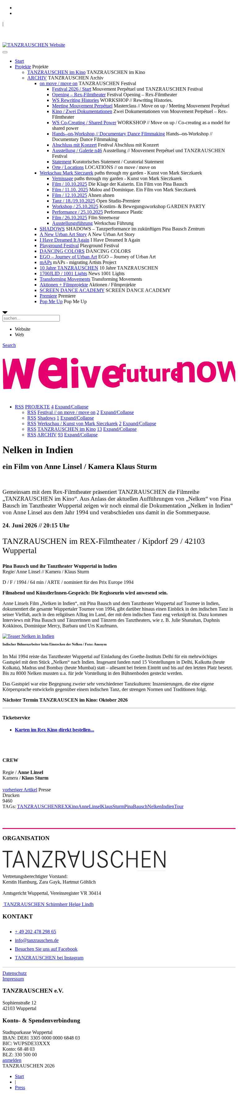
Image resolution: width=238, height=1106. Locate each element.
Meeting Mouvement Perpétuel (82, 105)
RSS (19, 406)
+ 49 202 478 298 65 (35, 931)
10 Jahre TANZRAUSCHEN (69, 268)
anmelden (11, 1060)
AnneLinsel (89, 806)
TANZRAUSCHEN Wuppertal (34, 23)
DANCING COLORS (62, 251)
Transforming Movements (65, 279)
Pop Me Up (51, 301)
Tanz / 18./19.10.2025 (73, 200)
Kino (73, 806)
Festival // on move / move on (66, 412)
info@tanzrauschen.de (37, 940)
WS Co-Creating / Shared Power (84, 122)
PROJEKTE (37, 406)
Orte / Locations (68, 167)
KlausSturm (112, 806)
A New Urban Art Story (63, 234)
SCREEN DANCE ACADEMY (72, 290)
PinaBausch (136, 806)
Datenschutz (14, 973)
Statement (61, 161)
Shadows (46, 418)
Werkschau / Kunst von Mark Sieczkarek (77, 423)
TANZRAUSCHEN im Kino (56, 72)
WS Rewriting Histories (75, 100)
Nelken (155, 806)
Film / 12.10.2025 (69, 195)
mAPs (46, 262)
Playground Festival (59, 245)
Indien (168, 806)
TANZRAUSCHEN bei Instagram (49, 957)
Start (19, 61)
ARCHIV (37, 77)
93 (60, 434)
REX (63, 806)
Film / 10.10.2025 (69, 184)
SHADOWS (52, 228)
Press (20, 1087)
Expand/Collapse (71, 406)
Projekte (23, 66)
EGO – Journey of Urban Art (68, 256)
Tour (178, 806)
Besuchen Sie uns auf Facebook (46, 949)
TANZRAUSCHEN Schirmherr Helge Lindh (48, 904)
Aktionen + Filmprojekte (64, 284)
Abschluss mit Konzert (74, 145)
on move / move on (58, 83)
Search (9, 345)
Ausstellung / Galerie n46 (77, 150)
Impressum (13, 978)
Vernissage (62, 178)
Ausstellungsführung (72, 223)
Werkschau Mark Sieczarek (66, 172)
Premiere (48, 295)
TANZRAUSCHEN (37, 806)
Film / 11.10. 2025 (70, 189)
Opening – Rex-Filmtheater (79, 94)
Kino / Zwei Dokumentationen (82, 111)
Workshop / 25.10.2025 (75, 206)
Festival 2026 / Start (71, 89)
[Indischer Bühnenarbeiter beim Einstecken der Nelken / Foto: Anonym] (28, 636)
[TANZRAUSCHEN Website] (33, 45)
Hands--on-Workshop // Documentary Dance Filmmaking (108, 133)
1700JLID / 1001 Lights (63, 273)
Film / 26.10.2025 (69, 217)
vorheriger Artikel (19, 789)
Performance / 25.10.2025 (77, 212)
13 (99, 429)
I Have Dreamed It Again (64, 240)
